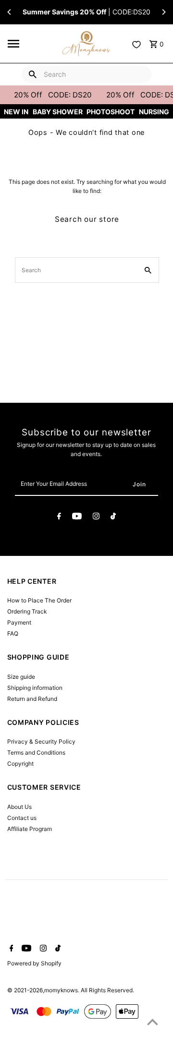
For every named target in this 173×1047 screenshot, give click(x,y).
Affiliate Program (29, 828)
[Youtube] (77, 517)
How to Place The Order (39, 600)
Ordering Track (27, 611)
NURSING (154, 112)
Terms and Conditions (36, 752)
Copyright (20, 763)
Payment (19, 622)
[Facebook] (59, 517)
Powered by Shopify (34, 963)
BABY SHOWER (58, 112)
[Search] (33, 74)
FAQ (12, 633)
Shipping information (34, 687)
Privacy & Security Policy (41, 741)
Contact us (22, 817)
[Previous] (9, 12)
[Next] (163, 12)
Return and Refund (32, 698)
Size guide (21, 676)
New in (16, 112)
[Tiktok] (113, 517)
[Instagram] (96, 517)
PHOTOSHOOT (110, 112)
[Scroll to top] (152, 1022)
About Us (19, 806)
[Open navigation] (32, 44)
